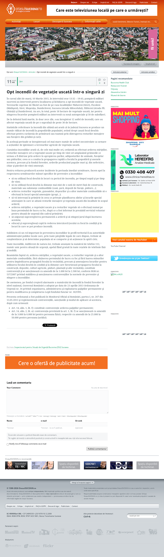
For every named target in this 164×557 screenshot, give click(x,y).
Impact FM (75, 532)
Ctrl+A (87, 516)
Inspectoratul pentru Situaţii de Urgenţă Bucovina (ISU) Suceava (41, 347)
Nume (10, 424)
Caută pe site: (128, 515)
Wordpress (13, 546)
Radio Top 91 (110, 532)
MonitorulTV (28, 532)
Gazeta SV (58, 532)
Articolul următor (148, 72)
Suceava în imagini (131, 64)
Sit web (79, 424)
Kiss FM (99, 532)
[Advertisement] (135, 213)
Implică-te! (104, 2)
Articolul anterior (120, 72)
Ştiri (21, 81)
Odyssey (114, 89)
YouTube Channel (118, 246)
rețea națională (51, 494)
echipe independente (36, 491)
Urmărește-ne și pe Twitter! (134, 258)
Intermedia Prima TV (89, 532)
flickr (48, 546)
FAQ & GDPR (117, 2)
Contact (154, 2)
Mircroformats (32, 546)
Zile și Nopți (140, 532)
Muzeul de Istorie (118, 95)
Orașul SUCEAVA (24, 9)
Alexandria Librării (118, 92)
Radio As (153, 532)
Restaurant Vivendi (119, 86)
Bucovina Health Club (120, 82)
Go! (155, 21)
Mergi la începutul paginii (81, 482)
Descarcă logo (130, 2)
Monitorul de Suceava (11, 532)
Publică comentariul (97, 449)
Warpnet (126, 532)
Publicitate (144, 2)
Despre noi (84, 2)
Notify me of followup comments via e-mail (27, 444)
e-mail (51, 424)
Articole (32, 72)
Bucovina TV (44, 532)
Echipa (94, 2)
